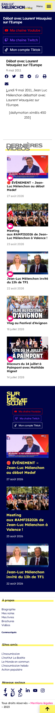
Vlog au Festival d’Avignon (27, 323)
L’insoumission (11, 654)
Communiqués (9, 632)
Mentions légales (41, 703)
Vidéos (6, 625)
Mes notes (8, 613)
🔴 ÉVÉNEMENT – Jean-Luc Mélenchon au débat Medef (25, 186)
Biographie (8, 609)
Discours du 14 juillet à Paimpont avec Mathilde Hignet (25, 367)
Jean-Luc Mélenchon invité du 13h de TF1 (27, 280)
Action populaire (12, 669)
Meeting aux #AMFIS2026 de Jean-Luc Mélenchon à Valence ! (27, 234)
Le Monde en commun (15, 661)
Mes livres (8, 617)
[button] (48, 6)
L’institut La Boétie (13, 657)
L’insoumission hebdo (15, 665)
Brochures (8, 621)
